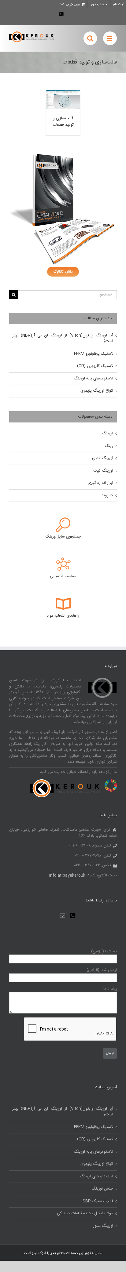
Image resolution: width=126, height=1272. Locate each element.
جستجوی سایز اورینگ (63, 536)
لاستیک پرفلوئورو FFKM (93, 353)
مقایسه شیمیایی (63, 576)
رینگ (109, 446)
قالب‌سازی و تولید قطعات (63, 122)
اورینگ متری (102, 458)
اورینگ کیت (103, 470)
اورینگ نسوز (103, 1226)
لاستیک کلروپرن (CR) (95, 366)
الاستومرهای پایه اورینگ (93, 378)
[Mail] (62, 915)
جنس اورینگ (102, 1189)
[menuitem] (99, 4)
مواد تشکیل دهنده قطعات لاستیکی (85, 1214)
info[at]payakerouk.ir (69, 875)
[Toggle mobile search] (90, 38)
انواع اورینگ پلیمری (96, 390)
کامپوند (107, 495)
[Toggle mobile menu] (110, 38)
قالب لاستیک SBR (98, 1201)
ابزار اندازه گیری (100, 483)
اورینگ (107, 433)
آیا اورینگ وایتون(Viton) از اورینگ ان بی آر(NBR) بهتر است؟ (62, 338)
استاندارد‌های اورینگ (96, 1177)
